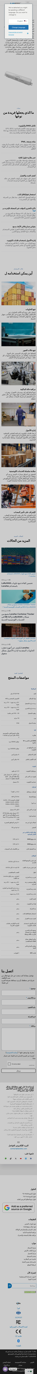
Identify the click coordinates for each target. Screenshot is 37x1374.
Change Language (18, 27)
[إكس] (16, 1158)
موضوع (33, 988)
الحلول (33, 1189)
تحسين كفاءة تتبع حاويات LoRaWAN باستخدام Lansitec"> (21, 575)
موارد (34, 1243)
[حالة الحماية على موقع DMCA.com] (30, 1292)
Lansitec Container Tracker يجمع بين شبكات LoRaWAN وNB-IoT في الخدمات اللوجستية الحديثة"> (19, 606)
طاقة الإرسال (13, 776)
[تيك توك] (11, 1158)
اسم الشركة (32, 1017)
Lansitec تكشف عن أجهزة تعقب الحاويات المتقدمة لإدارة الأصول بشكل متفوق (17, 650)
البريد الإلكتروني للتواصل (18, 1145)
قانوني (32, 1362)
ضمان (20, 1365)
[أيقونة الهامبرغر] (28, 2)
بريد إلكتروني (31, 998)
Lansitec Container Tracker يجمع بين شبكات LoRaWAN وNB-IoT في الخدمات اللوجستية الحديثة (17, 617)
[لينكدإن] (26, 1158)
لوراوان (34, 787)
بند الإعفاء (7, 1365)
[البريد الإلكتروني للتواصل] (18, 1142)
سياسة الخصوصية (11, 1052)
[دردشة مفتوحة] (5, 1369)
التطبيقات (32, 1219)
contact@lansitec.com (18, 1149)
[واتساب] (6, 1158)
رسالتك (33, 1026)
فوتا (34, 210)
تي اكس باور (28, 776)
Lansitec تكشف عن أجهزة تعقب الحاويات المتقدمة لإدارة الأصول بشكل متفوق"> (20, 639)
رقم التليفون (32, 1007)
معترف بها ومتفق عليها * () (20, 1052)
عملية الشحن (7, 1362)
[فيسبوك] (31, 1158)
